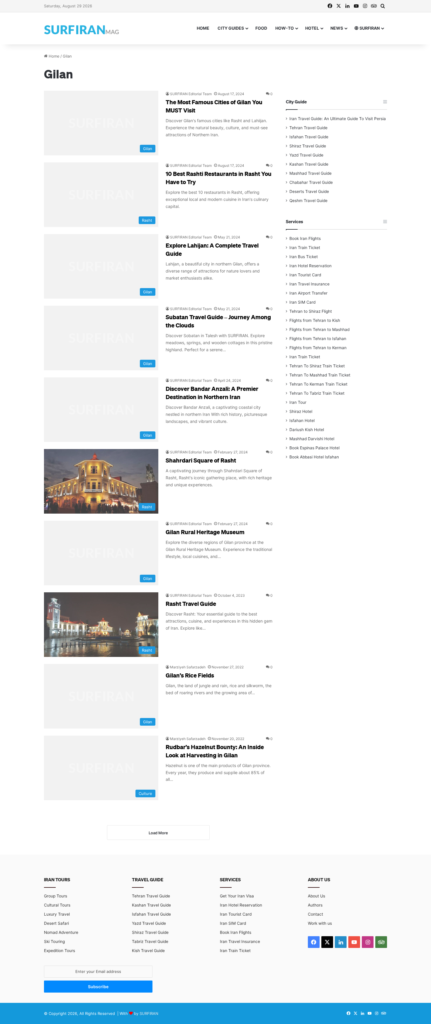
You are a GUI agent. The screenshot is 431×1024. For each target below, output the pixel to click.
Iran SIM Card (302, 302)
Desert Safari (56, 923)
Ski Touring (54, 941)
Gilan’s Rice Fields (190, 675)
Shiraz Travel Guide (307, 146)
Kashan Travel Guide (308, 164)
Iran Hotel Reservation (310, 265)
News (336, 28)
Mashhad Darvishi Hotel (311, 438)
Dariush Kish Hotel (306, 429)
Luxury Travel (57, 914)
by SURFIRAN (146, 1013)
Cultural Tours (57, 905)
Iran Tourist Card (305, 275)
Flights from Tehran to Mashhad (319, 329)
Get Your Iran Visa (237, 896)
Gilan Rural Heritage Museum (205, 531)
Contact (315, 914)
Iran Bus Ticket (303, 256)
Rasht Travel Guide (191, 603)
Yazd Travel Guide (306, 155)
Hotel (312, 28)
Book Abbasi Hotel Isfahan (314, 457)
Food (261, 28)
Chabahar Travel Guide (311, 182)
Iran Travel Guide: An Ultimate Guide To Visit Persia (337, 118)
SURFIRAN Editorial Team (191, 94)
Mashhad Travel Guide (310, 173)
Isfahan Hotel (302, 420)
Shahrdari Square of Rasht (201, 460)
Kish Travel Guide (148, 950)
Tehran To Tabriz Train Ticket (317, 393)
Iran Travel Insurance (309, 284)
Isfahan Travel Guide (308, 136)
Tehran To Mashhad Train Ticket (319, 375)
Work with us (320, 923)
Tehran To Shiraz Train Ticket (317, 366)
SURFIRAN (369, 28)
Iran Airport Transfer (308, 293)
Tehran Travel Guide (308, 127)
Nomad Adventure (61, 932)
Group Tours (55, 896)
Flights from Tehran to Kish (314, 320)
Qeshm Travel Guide (308, 200)
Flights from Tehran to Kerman (318, 347)
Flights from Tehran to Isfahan (317, 338)
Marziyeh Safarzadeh (188, 667)
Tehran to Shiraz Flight (310, 311)
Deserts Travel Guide (309, 191)
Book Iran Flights (305, 238)
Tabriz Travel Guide (150, 941)
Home (203, 28)
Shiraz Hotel (300, 411)
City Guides (231, 28)
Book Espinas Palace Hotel (314, 447)
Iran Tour (297, 402)
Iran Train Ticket (304, 247)
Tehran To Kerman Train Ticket (318, 384)
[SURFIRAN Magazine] (82, 28)
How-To (284, 28)
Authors (315, 905)
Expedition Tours (59, 950)
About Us (316, 896)
